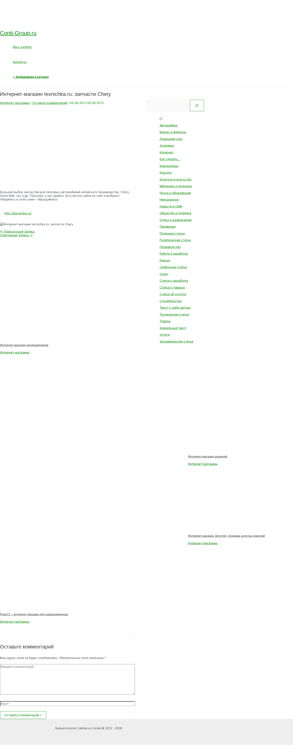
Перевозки (167, 226)
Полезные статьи (172, 233)
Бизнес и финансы (173, 132)
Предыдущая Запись (17, 231)
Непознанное (169, 199)
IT (161, 118)
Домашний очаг (171, 139)
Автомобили (168, 125)
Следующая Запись (16, 235)
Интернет (167, 152)
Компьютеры (169, 166)
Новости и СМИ (171, 206)
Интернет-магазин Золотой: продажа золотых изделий (226, 535)
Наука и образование (175, 193)
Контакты (20, 62)
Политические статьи (175, 240)
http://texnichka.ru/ (18, 213)
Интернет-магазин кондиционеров (24, 345)
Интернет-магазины (15, 103)
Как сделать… (170, 159)
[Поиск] (197, 105)
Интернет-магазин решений (207, 456)
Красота (166, 172)
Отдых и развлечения (176, 220)
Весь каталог (22, 47)
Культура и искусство (176, 179)
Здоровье (167, 145)
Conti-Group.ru (18, 33)
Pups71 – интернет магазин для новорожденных (34, 614)
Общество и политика (175, 213)
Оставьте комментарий (49, 103)
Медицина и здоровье (176, 186)
